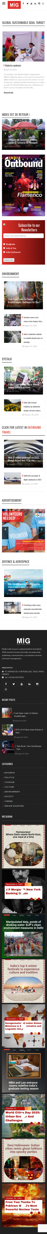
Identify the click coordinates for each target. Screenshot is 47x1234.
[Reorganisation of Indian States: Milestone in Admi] (23, 1026)
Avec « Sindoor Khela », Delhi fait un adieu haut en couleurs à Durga (22, 141)
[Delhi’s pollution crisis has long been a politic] (23, 936)
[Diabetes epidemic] (23, 46)
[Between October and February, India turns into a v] (23, 981)
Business (10, 773)
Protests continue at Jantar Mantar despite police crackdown (23, 386)
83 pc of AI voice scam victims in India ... (29, 731)
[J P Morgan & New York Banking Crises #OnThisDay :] (23, 891)
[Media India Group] (23, 641)
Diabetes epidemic (13, 65)
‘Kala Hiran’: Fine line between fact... (29, 747)
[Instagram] (39, 4)
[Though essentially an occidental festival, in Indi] (23, 1160)
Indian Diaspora (14, 806)
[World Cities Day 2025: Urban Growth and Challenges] (23, 1115)
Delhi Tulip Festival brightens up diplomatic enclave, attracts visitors (32, 406)
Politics (9, 777)
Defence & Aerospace (15, 561)
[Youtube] (31, 4)
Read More (8, 93)
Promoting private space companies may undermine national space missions (33, 609)
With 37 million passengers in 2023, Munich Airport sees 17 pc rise (23, 459)
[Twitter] (27, 4)
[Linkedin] (35, 4)
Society (9, 796)
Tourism (9, 782)
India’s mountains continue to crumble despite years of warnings (33, 338)
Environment (10, 273)
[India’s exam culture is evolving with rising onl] (23, 1071)
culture (9, 787)
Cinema (9, 801)
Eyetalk (7, 358)
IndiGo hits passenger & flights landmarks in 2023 (32, 477)
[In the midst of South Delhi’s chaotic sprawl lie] (23, 846)
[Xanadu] (14, 4)
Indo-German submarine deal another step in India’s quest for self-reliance (24, 587)
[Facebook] (23, 4)
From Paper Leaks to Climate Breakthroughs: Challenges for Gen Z (24, 301)
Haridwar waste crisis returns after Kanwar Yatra (33, 319)
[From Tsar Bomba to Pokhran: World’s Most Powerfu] (23, 1205)
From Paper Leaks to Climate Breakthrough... (26, 714)
